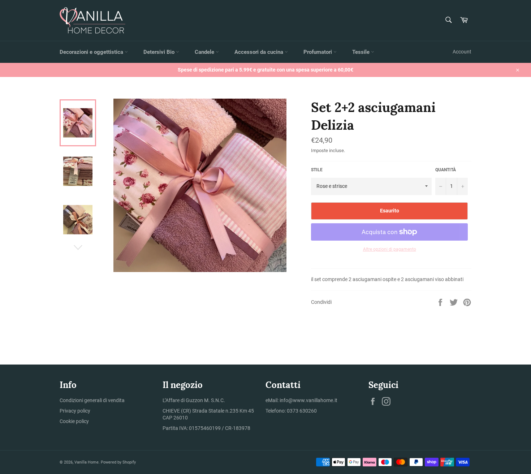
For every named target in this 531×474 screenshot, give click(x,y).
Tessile (361, 52)
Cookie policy (74, 421)
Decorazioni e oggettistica (92, 52)
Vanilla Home (86, 462)
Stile (317, 169)
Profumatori (318, 52)
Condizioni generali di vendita (92, 400)
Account (462, 52)
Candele (205, 52)
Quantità (445, 169)
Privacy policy (75, 411)
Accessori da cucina (259, 52)
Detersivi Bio (159, 52)
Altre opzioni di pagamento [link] (389, 249)
